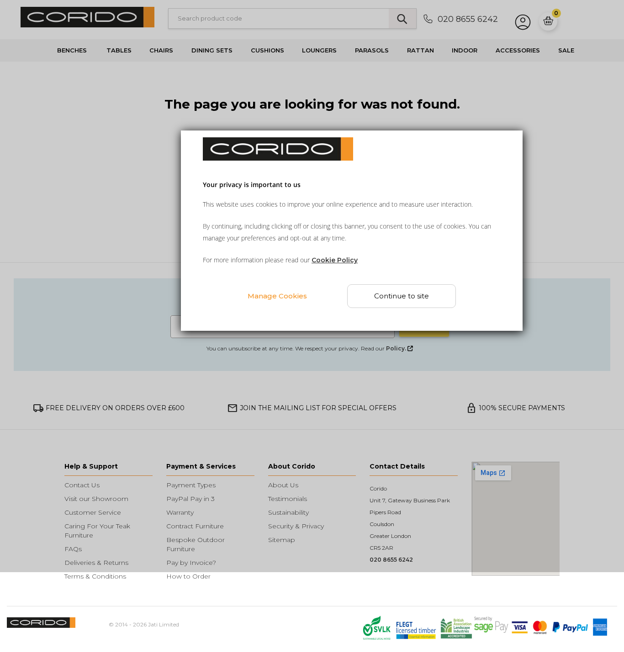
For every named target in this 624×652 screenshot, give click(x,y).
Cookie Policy (335, 260)
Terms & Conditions (95, 576)
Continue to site (401, 296)
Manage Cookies (277, 295)
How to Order (188, 576)
